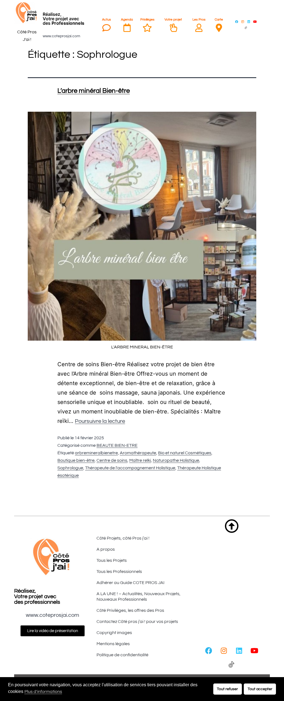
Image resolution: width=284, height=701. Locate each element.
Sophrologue (70, 468)
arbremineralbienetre (96, 453)
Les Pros (199, 19)
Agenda (127, 19)
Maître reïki (140, 460)
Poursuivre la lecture (100, 421)
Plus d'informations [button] (43, 691)
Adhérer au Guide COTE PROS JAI (130, 582)
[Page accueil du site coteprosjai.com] (27, 13)
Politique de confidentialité (122, 655)
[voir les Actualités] (106, 28)
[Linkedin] (249, 21)
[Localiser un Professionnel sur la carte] (219, 28)
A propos (106, 549)
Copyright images (114, 632)
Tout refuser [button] (227, 689)
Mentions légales (113, 644)
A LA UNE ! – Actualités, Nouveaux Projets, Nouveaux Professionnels (139, 597)
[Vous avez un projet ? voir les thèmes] (173, 28)
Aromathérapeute (138, 453)
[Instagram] (243, 21)
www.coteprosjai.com (61, 36)
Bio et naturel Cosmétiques (184, 453)
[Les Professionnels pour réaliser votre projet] (199, 28)
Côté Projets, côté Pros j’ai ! (123, 538)
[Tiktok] (246, 27)
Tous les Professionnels (119, 571)
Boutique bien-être (76, 460)
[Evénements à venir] (127, 28)
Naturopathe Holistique (176, 460)
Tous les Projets (112, 560)
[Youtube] (255, 21)
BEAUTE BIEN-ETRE (117, 445)
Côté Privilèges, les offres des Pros (130, 610)
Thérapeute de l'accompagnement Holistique (130, 468)
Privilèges (147, 19)
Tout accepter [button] (260, 689)
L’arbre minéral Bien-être (93, 90)
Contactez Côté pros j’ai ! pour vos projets (137, 621)
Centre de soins (112, 460)
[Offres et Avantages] (147, 28)
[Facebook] (237, 21)
